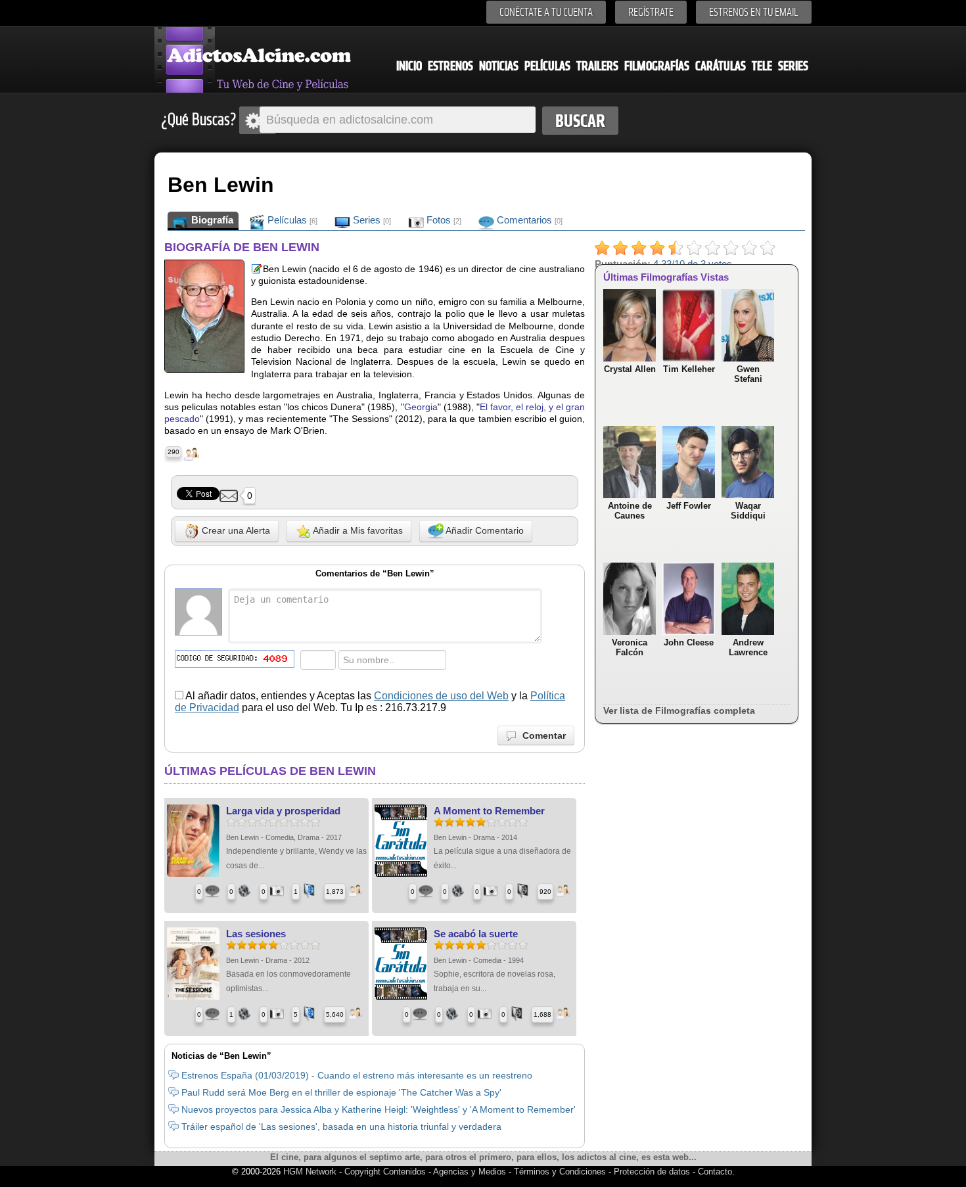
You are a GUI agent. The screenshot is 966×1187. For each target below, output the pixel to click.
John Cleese (689, 642)
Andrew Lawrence (748, 647)
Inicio (409, 66)
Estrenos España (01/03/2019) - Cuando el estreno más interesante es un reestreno (356, 1075)
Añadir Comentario (484, 529)
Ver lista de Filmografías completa (679, 710)
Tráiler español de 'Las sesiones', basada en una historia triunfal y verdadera (341, 1126)
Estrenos (450, 66)
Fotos (442, 219)
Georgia (421, 407)
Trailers (597, 66)
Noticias (498, 66)
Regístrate (651, 12)
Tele (762, 66)
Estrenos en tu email (753, 12)
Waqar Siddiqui (748, 511)
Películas (547, 66)
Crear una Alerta (234, 529)
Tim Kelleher (689, 369)
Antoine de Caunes (630, 511)
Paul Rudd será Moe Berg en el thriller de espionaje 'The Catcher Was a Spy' (341, 1092)
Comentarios (528, 219)
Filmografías (656, 66)
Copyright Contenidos (385, 1171)
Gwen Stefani (748, 374)
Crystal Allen (630, 369)
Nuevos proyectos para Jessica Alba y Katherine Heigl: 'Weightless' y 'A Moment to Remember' (378, 1109)
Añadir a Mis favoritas (357, 529)
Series (793, 66)
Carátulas (720, 66)
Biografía (211, 219)
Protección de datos (652, 1171)
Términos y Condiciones (561, 1171)
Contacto (715, 1171)
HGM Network (309, 1171)
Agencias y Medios (469, 1171)
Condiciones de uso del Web (441, 695)
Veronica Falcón (629, 647)
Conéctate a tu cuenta (546, 12)
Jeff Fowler (688, 506)
